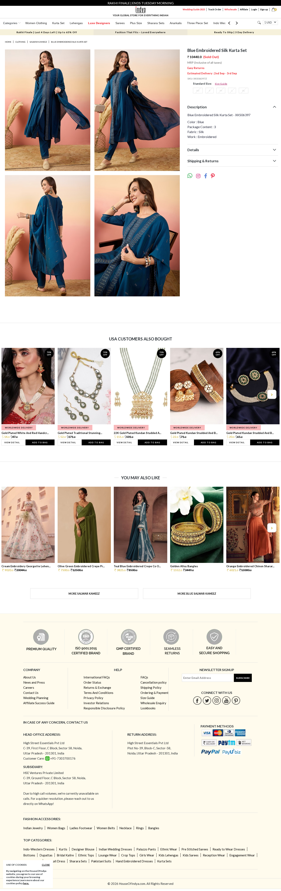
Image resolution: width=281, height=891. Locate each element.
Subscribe (243, 677)
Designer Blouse (83, 849)
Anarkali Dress (55, 861)
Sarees (120, 23)
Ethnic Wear (168, 849)
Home (8, 42)
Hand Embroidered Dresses (134, 861)
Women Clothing (36, 23)
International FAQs (97, 677)
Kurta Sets (164, 861)
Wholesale (230, 9)
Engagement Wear (242, 855)
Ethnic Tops (86, 855)
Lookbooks (148, 708)
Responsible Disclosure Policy (104, 708)
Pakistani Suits (101, 861)
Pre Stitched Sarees (194, 849)
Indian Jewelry (33, 828)
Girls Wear (146, 855)
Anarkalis (176, 23)
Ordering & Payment (154, 693)
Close (46, 864)
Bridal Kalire (65, 855)
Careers (28, 687)
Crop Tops (128, 855)
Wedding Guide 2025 (194, 9)
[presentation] (10, 394)
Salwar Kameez (38, 42)
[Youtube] (226, 700)
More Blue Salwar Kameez (197, 593)
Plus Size (136, 23)
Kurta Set (58, 23)
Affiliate (244, 9)
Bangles (153, 828)
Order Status (92, 682)
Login (254, 9)
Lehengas (76, 23)
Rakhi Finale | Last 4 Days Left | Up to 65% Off (46, 32)
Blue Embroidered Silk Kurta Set (69, 42)
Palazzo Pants (146, 849)
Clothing (20, 42)
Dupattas (45, 855)
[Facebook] (197, 700)
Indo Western (222, 23)
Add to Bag (40, 442)
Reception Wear (214, 855)
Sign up (264, 9)
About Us (29, 677)
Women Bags (56, 828)
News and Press (34, 682)
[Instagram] (216, 700)
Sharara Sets (155, 23)
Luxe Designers (99, 23)
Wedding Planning (35, 698)
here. (26, 883)
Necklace (125, 828)
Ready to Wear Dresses (228, 849)
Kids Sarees (191, 855)
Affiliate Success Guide (39, 703)
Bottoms (29, 855)
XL (243, 90)
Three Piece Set (197, 23)
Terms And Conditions (98, 693)
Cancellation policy (153, 682)
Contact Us (30, 693)
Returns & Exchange (97, 687)
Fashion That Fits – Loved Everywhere (140, 32)
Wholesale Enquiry (153, 703)
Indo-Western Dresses (39, 849)
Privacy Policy (93, 698)
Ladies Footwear (81, 828)
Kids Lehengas (168, 855)
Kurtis (63, 849)
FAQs (144, 677)
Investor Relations (96, 703)
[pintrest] (236, 700)
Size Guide (221, 83)
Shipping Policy (150, 687)
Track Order (214, 9)
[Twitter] (207, 700)
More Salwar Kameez (84, 593)
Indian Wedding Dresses (115, 849)
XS (197, 90)
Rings (140, 828)
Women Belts (106, 828)
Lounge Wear (107, 855)
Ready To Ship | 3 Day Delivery (234, 32)
